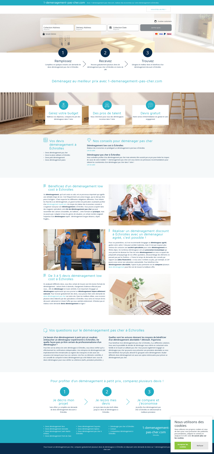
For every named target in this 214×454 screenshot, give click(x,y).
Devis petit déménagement (55, 157)
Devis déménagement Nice (55, 426)
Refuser (200, 445)
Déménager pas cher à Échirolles (122, 426)
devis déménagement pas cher (54, 296)
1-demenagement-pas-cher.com (64, 2)
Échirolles (156, 435)
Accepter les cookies (183, 445)
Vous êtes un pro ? (158, 9)
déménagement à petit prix (56, 204)
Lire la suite (91, 150)
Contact (113, 429)
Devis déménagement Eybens (88, 429)
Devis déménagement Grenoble (56, 429)
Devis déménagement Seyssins (89, 426)
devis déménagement (117, 267)
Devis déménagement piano (55, 160)
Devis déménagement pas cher (56, 153)
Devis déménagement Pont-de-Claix (58, 436)
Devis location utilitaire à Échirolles (57, 155)
